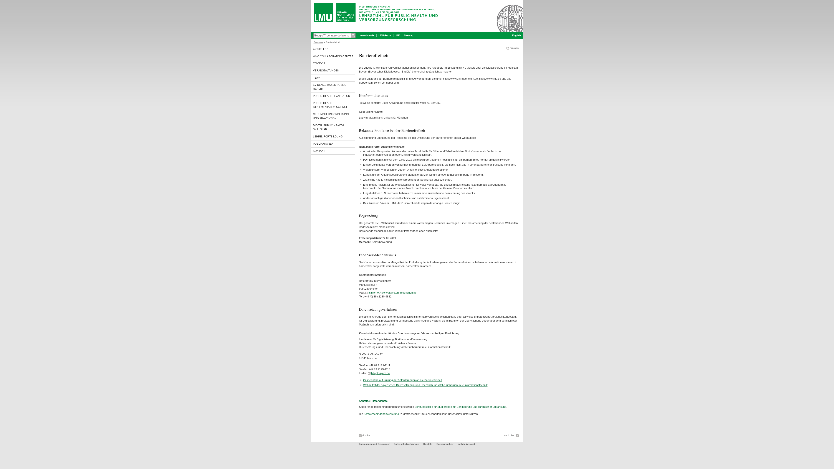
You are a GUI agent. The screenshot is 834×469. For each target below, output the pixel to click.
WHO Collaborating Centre (333, 56)
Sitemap (408, 35)
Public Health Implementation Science (330, 105)
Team (316, 77)
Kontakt (319, 150)
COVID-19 (319, 63)
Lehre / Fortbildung (328, 136)
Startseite (318, 42)
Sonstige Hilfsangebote (373, 401)
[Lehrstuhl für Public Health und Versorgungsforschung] (417, 31)
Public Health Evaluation (331, 95)
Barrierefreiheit (445, 444)
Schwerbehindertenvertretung (381, 414)
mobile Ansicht (466, 444)
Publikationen (323, 143)
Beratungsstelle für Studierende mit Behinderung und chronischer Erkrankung (460, 406)
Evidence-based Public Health (329, 87)
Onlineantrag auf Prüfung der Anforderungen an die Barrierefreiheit (402, 380)
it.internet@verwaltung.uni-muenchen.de (393, 292)
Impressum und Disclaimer (374, 444)
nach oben (509, 435)
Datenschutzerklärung (406, 444)
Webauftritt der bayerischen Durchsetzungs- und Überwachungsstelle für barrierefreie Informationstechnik (425, 385)
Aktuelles (320, 49)
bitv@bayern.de (380, 373)
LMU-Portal (385, 35)
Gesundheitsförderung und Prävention (331, 116)
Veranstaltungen (326, 70)
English (516, 35)
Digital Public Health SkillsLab (328, 127)
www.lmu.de (367, 35)
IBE (398, 35)
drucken (514, 48)
